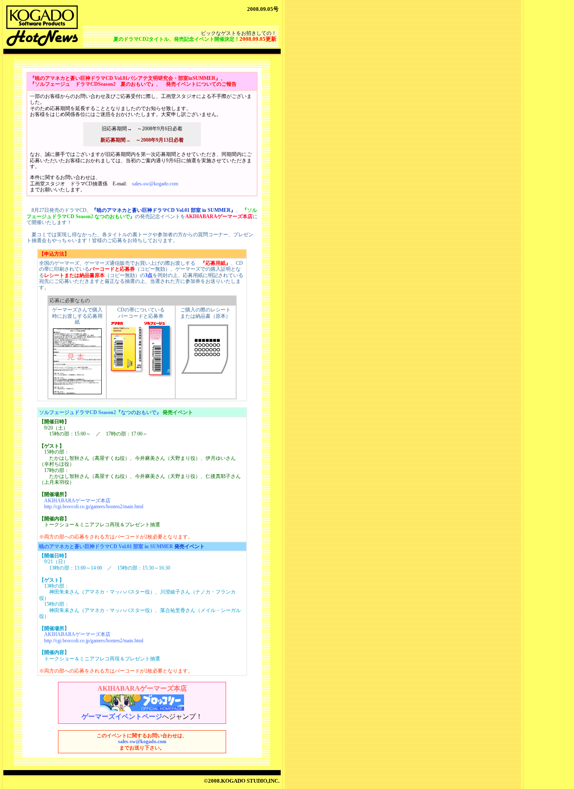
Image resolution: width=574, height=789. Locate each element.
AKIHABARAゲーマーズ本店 (77, 501)
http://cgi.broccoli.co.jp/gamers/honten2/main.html (93, 506)
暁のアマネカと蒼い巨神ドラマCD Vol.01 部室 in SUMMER (106, 546)
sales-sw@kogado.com (155, 184)
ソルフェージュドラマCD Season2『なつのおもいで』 (100, 412)
